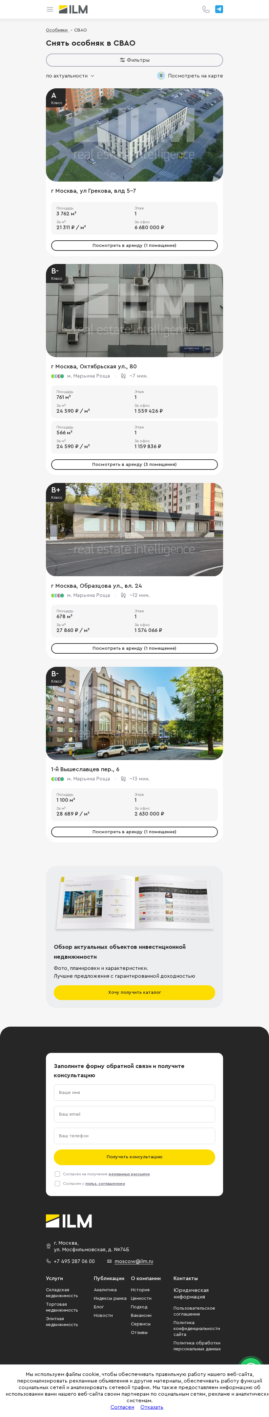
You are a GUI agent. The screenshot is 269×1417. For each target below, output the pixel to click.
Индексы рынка (110, 1298)
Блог (99, 1307)
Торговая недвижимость (62, 1307)
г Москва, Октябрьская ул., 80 (94, 366)
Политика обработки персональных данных (197, 1346)
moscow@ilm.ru (133, 1261)
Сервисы (141, 1324)
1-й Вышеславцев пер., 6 (85, 769)
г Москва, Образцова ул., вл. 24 (96, 586)
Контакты (186, 1278)
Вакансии (141, 1315)
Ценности (141, 1298)
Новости (103, 1315)
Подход (139, 1307)
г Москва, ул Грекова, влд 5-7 (93, 191)
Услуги (54, 1278)
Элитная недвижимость (62, 1322)
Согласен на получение (106, 1174)
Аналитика (105, 1290)
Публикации (109, 1278)
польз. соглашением (105, 1184)
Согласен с (94, 1184)
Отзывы (139, 1332)
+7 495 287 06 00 (74, 1261)
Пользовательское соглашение (194, 1311)
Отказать (151, 1407)
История (140, 1290)
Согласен (122, 1407)
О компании (146, 1278)
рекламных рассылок (129, 1174)
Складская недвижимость (62, 1293)
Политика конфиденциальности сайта (197, 1328)
